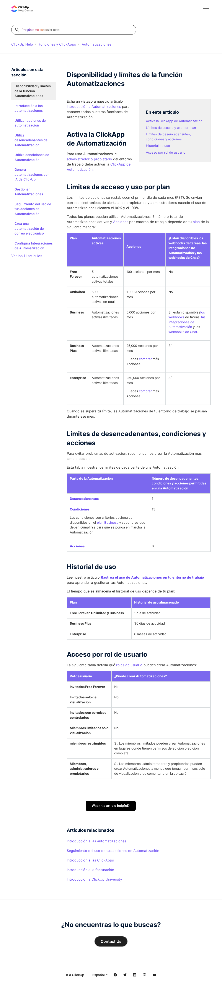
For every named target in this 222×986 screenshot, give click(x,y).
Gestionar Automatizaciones (29, 191)
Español (99, 975)
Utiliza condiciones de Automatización (32, 157)
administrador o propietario (89, 159)
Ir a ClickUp (75, 975)
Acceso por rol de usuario (165, 152)
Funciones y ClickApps (57, 44)
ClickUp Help (22, 44)
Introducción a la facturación (90, 870)
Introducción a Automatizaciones (94, 106)
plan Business (107, 522)
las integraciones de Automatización (187, 322)
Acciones (120, 222)
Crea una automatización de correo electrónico (29, 228)
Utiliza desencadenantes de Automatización (31, 140)
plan (196, 222)
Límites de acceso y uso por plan (171, 128)
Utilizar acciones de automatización (30, 123)
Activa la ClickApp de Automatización (174, 121)
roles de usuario (129, 665)
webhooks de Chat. (183, 332)
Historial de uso (158, 146)
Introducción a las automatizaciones (96, 841)
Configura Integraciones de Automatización (34, 245)
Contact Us (111, 941)
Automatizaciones (96, 44)
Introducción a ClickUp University (94, 879)
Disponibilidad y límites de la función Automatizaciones (33, 91)
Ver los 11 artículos (26, 256)
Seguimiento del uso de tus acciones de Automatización (113, 850)
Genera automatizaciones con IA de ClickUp (32, 174)
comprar (145, 359)
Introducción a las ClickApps (90, 860)
